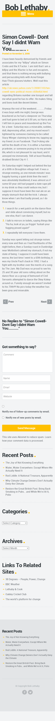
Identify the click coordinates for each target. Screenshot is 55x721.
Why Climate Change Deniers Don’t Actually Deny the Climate (29, 482)
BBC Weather (13, 584)
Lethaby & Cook (14, 589)
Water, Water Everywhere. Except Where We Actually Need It (29, 469)
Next (46, 301)
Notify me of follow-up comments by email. (26, 411)
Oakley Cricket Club (16, 594)
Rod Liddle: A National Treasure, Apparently (29, 475)
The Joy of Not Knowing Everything (25, 462)
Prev (9, 301)
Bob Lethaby (26, 7)
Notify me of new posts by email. (24, 417)
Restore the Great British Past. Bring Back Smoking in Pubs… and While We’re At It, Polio (28, 491)
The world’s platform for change (23, 599)
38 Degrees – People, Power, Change (25, 579)
